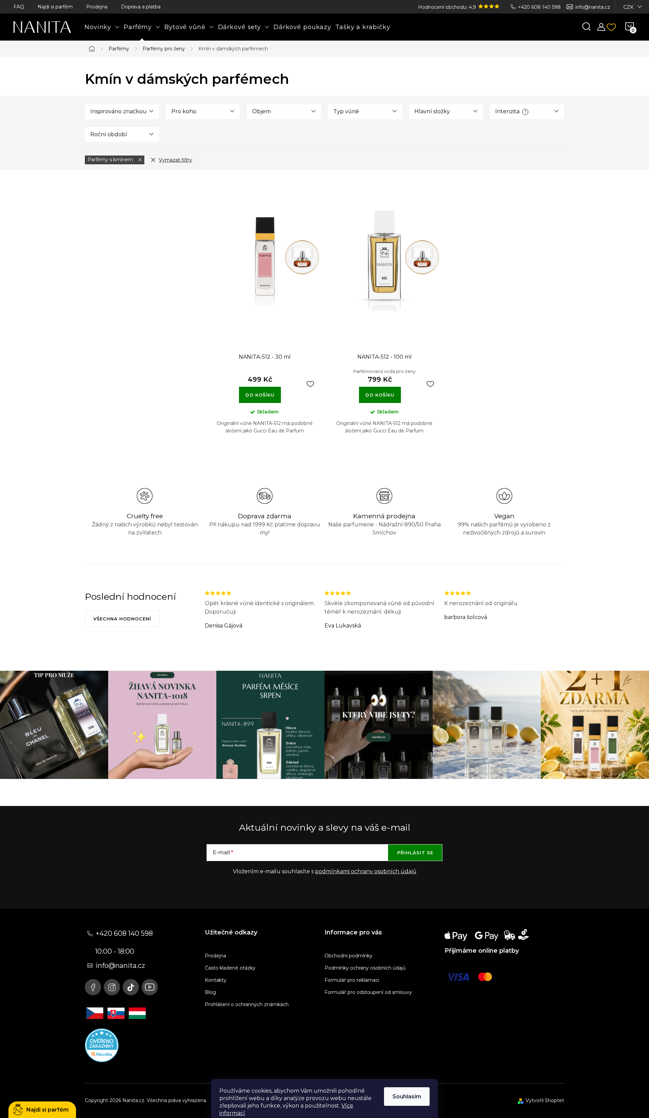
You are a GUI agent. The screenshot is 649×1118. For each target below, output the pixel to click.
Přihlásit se (415, 852)
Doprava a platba (141, 7)
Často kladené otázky (230, 968)
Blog (210, 992)
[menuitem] (102, 27)
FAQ (19, 7)
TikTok (131, 987)
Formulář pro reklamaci (351, 980)
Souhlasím (406, 1096)
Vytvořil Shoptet (545, 1100)
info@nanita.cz (592, 7)
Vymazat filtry (175, 160)
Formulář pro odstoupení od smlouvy (368, 992)
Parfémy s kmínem (111, 160)
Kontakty (215, 980)
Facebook (93, 987)
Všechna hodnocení (122, 618)
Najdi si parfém (55, 7)
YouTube (150, 987)
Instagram (112, 987)
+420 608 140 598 (539, 7)
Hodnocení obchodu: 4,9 (447, 7)
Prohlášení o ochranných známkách (247, 1004)
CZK (628, 7)
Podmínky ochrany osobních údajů (365, 968)
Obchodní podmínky (348, 956)
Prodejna (96, 7)
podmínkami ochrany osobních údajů (365, 871)
